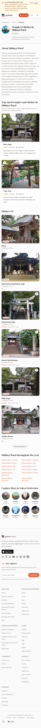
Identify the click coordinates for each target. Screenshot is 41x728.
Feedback (5, 705)
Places (4, 593)
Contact (4, 698)
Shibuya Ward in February (30, 460)
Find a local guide (7, 596)
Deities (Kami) (6, 613)
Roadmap (25, 678)
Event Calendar (7, 667)
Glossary (24, 637)
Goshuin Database (8, 604)
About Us (5, 691)
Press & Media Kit (7, 694)
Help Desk (5, 702)
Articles (24, 629)
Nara (23, 600)
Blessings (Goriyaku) (8, 617)
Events (4, 664)
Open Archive (26, 674)
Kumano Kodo (6, 633)
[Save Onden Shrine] (36, 408)
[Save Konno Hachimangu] (36, 332)
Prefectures (5, 22)
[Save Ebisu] (36, 217)
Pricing (24, 664)
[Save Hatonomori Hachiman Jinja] (36, 255)
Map (3, 620)
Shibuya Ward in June (29, 466)
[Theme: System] (3, 721)
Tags (23, 644)
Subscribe (34, 575)
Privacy (9, 717)
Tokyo (14, 22)
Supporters (25, 671)
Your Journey (26, 660)
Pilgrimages (5, 649)
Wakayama (25, 611)
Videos (24, 647)
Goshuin (4, 600)
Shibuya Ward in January (10, 460)
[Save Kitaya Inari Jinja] (36, 293)
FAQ (23, 640)
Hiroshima (25, 607)
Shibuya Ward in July (8, 469)
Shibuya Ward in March (9, 463)
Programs (25, 667)
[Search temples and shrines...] (32, 15)
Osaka (24, 604)
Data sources (30, 717)
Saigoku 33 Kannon (8, 629)
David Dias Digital (17, 715)
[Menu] (37, 15)
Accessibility (21, 717)
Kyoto (23, 593)
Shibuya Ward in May (8, 466)
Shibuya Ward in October (30, 473)
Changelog (25, 682)
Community (5, 660)
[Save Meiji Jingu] (36, 370)
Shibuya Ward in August (29, 469)
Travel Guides (26, 633)
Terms (14, 717)
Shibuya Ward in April (29, 463)
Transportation (26, 651)
